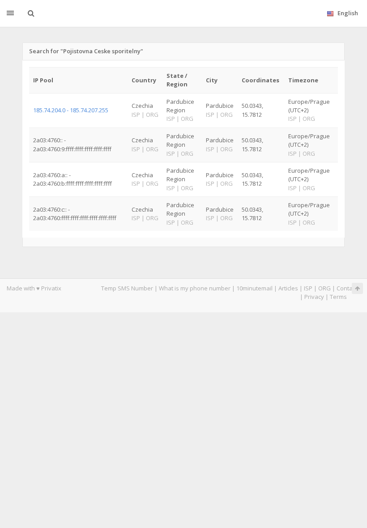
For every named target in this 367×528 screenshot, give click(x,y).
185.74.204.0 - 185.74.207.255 (70, 110)
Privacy (314, 297)
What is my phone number (194, 288)
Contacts (348, 288)
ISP (308, 288)
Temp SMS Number (127, 288)
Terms (338, 297)
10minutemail (254, 288)
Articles (288, 288)
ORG (324, 288)
